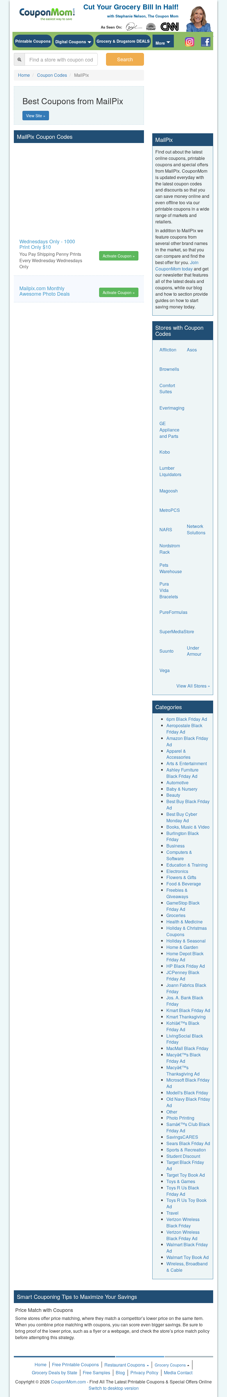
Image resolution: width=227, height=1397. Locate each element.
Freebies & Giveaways (177, 893)
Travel (172, 1213)
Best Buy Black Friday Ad (188, 804)
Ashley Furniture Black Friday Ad (182, 773)
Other (171, 1112)
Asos (192, 349)
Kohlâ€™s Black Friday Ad (182, 1026)
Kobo (164, 452)
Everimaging (171, 408)
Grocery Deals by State (54, 1372)
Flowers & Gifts (181, 877)
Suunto (166, 651)
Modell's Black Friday (187, 1092)
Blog (120, 1372)
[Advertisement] (78, 184)
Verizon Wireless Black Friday (183, 1222)
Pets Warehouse (170, 568)
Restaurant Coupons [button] (125, 1365)
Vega (164, 670)
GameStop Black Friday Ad (183, 906)
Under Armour (194, 651)
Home (41, 1364)
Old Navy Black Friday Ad (188, 1102)
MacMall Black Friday (187, 1048)
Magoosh (168, 490)
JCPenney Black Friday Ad (182, 975)
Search (125, 59)
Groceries (175, 915)
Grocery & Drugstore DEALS (123, 41)
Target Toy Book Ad (185, 1175)
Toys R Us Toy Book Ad (186, 1203)
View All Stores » (193, 686)
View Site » (35, 115)
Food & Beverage (183, 883)
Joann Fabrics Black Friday (186, 988)
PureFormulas (173, 612)
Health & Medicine (184, 921)
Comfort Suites (167, 388)
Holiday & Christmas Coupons (186, 931)
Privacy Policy (144, 1372)
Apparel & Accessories (178, 754)
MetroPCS (169, 510)
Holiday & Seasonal (186, 941)
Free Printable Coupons (75, 1364)
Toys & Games (180, 1181)
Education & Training (187, 865)
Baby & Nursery (181, 789)
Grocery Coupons (170, 1365)
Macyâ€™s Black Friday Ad (183, 1057)
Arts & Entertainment (186, 763)
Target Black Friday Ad (185, 1165)
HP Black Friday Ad (185, 966)
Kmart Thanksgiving (186, 1016)
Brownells (169, 369)
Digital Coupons (70, 41)
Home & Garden (182, 947)
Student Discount (183, 1156)
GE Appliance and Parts (169, 429)
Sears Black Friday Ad (188, 1143)
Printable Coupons (33, 41)
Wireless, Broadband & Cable (187, 1266)
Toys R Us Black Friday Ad (182, 1190)
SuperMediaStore (176, 631)
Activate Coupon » (119, 256)
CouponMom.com (68, 1381)
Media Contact (178, 1372)
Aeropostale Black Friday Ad (184, 728)
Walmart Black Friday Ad (187, 1247)
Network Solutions (196, 529)
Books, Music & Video (188, 827)
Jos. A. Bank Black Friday (184, 1000)
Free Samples (96, 1372)
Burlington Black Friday (182, 836)
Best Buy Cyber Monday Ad (181, 817)
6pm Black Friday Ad (186, 719)
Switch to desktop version (114, 1388)
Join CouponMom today (176, 265)
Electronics (177, 871)
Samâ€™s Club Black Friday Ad (188, 1127)
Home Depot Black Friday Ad (184, 956)
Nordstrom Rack (169, 548)
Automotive (177, 782)
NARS (165, 529)
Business (175, 845)
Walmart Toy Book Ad (187, 1257)
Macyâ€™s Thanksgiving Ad (183, 1070)
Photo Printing (180, 1118)
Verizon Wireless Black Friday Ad (183, 1235)
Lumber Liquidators (170, 471)
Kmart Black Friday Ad (188, 1010)
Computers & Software (179, 855)
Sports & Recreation (186, 1149)
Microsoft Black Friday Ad (188, 1083)
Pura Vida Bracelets (168, 590)
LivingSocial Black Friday (184, 1039)
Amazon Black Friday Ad (187, 741)
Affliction (167, 349)
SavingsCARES (182, 1137)
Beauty (173, 795)
